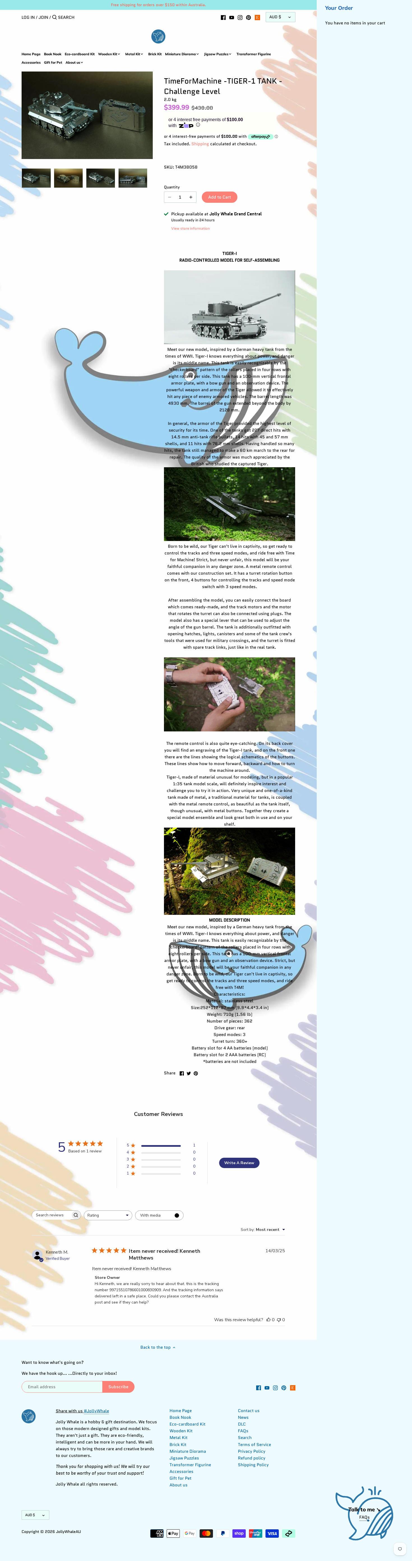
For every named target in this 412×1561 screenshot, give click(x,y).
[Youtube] (231, 17)
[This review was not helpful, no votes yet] (279, 1320)
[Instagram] (240, 17)
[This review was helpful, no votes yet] (268, 1320)
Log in (28, 17)
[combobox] (108, 1215)
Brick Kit (178, 1445)
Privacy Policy (251, 1451)
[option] (36, 178)
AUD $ (275, 17)
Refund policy (251, 1458)
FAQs (243, 1431)
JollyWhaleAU (68, 1531)
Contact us (249, 1411)
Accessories (181, 1471)
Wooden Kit (181, 1431)
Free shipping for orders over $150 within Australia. (158, 5)
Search (245, 1438)
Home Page (181, 1411)
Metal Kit (179, 1438)
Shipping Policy (253, 1465)
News (243, 1417)
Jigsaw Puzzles (184, 1458)
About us (179, 1485)
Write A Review (239, 1163)
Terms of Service (254, 1445)
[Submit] (54, 17)
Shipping (200, 144)
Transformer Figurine (190, 1465)
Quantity (172, 187)
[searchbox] (51, 1215)
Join (43, 17)
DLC (242, 1424)
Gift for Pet (180, 1478)
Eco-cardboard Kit (187, 1424)
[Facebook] (223, 17)
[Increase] (191, 197)
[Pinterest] (248, 17)
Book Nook (180, 1417)
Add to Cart (219, 197)
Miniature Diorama (188, 1451)
